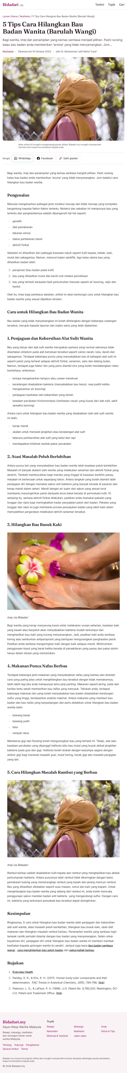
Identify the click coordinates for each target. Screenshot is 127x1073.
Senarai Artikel (10, 1048)
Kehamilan (52, 1031)
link (101, 982)
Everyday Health (23, 972)
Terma (24, 1048)
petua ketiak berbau (81, 950)
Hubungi (18, 1044)
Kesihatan (25, 16)
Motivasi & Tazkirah (57, 1035)
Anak (104, 1026)
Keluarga (78, 1026)
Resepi (50, 1026)
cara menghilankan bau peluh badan (40, 950)
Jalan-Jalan (80, 1035)
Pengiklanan (32, 1044)
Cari (121, 4)
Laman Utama (10, 16)
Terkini (99, 4)
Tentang (7, 1044)
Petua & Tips (108, 1031)
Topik (111, 4)
